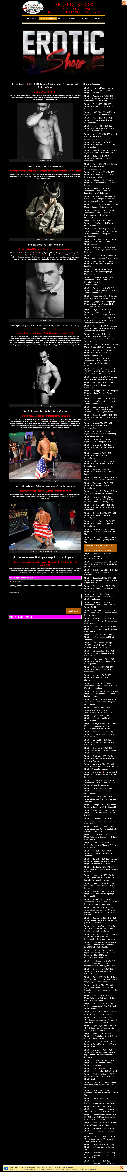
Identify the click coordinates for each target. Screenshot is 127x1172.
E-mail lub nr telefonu (15, 581)
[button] (32, 18)
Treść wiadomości (14, 593)
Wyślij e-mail (73, 611)
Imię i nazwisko (13, 587)
